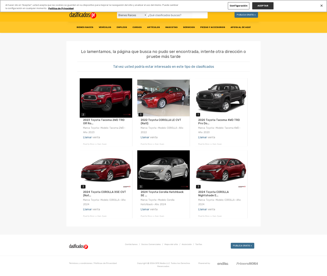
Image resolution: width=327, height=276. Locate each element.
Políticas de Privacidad (105, 263)
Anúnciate (187, 244)
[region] (163, 6)
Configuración (238, 5)
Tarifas (198, 244)
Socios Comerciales (151, 244)
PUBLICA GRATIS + (246, 14)
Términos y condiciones (80, 263)
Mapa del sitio (171, 244)
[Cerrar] (321, 5)
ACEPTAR (263, 5)
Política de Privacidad (61, 8)
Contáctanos (131, 244)
